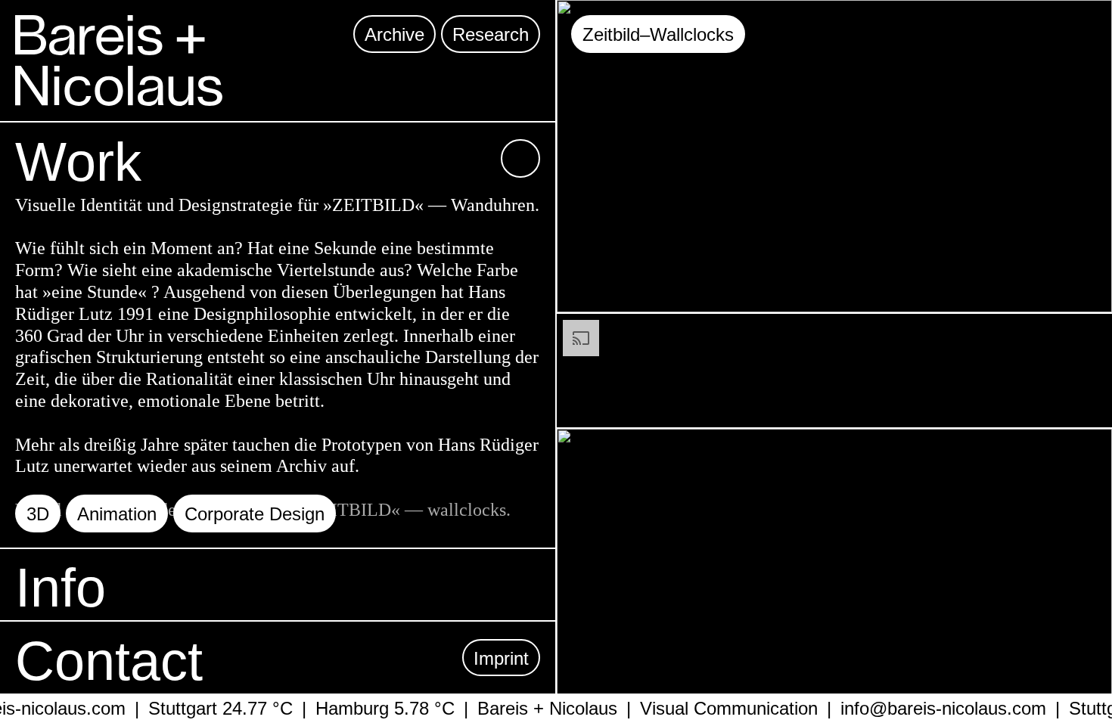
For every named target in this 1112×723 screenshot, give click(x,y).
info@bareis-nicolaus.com (933, 708)
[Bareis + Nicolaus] (118, 60)
